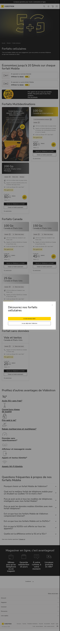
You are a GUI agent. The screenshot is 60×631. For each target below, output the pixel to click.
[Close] (52, 305)
